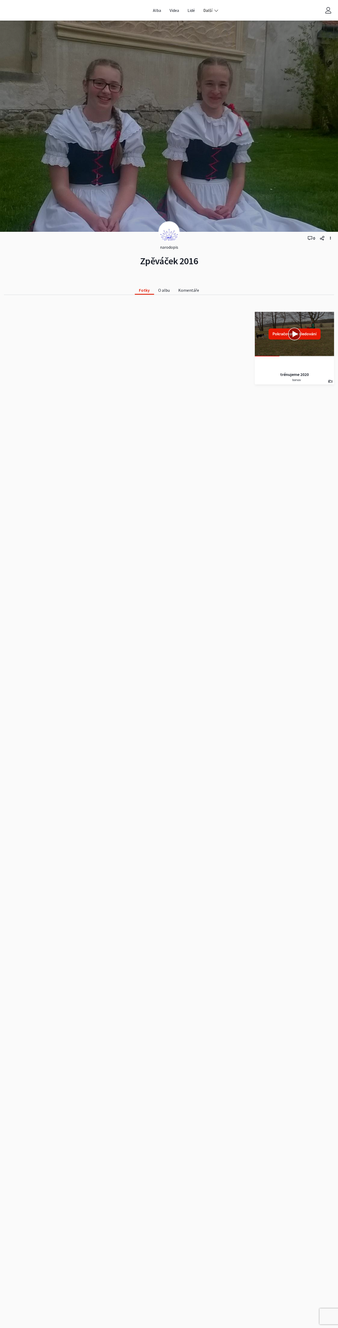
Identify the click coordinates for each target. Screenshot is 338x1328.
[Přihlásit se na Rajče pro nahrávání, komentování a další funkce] (328, 10)
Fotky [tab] (144, 290)
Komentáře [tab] (188, 290)
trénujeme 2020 (294, 374)
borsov (296, 380)
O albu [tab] (164, 290)
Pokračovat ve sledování (295, 334)
